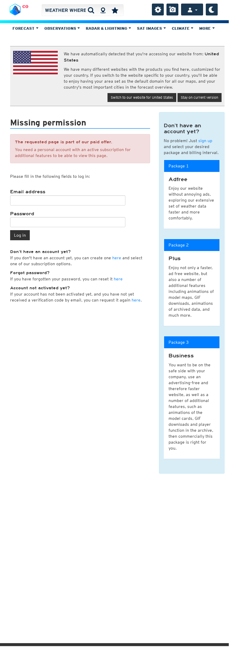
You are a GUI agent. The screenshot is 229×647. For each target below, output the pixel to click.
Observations (60, 28)
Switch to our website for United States (142, 97)
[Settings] (158, 9)
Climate (181, 28)
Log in (20, 235)
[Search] (91, 10)
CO (25, 6)
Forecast (24, 28)
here (116, 257)
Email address (27, 191)
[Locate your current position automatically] (103, 10)
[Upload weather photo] (172, 9)
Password (22, 213)
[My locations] (115, 10)
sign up (205, 140)
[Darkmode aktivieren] (212, 9)
